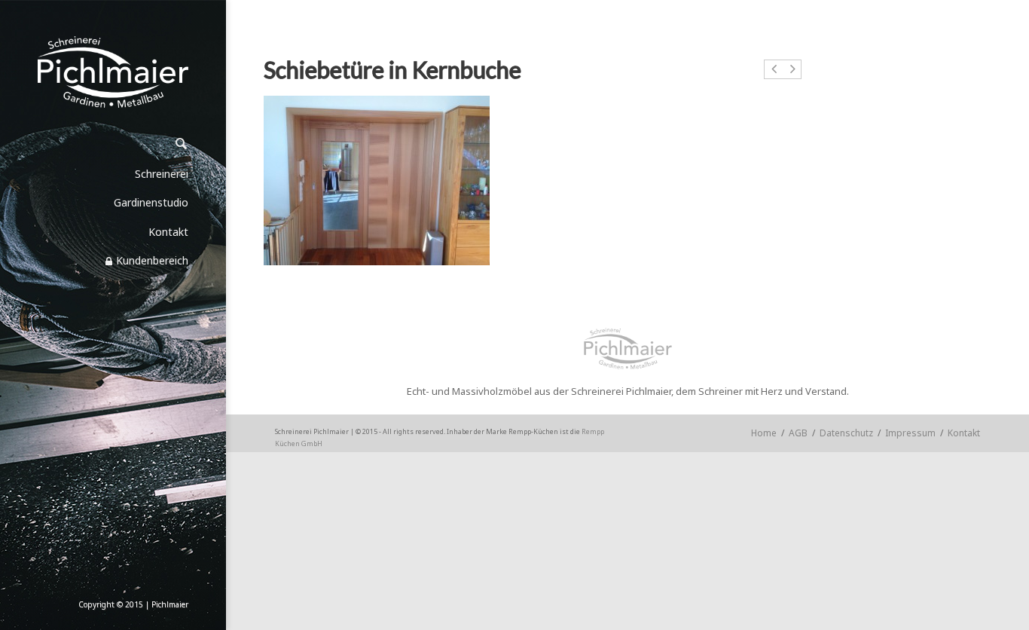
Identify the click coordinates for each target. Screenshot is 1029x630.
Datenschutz (846, 433)
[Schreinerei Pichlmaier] (113, 72)
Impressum (910, 433)
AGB (798, 433)
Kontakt (964, 433)
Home (764, 433)
